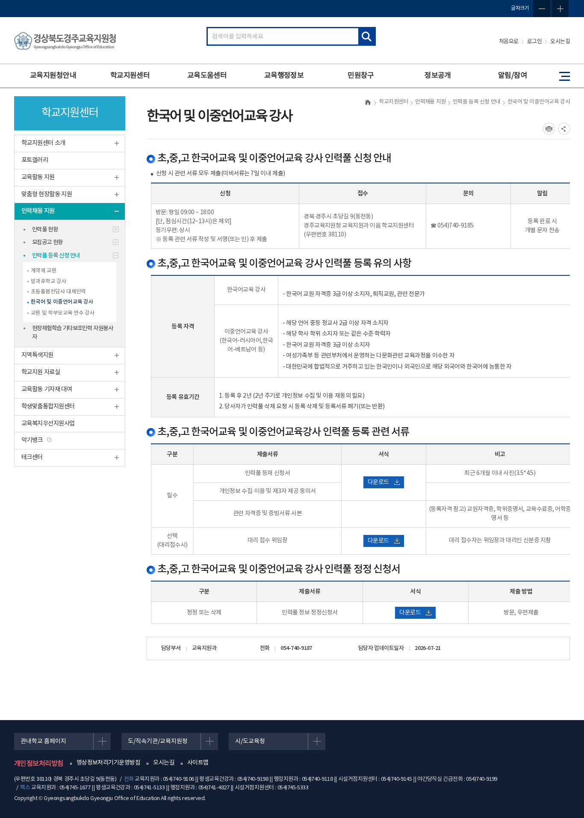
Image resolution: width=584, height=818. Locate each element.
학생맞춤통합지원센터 (48, 406)
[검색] (366, 36)
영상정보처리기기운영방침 (108, 762)
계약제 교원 (43, 271)
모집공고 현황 (47, 242)
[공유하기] (564, 129)
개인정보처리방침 (39, 764)
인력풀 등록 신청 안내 (56, 255)
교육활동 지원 (38, 177)
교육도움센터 (207, 75)
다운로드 (378, 482)
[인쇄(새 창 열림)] (549, 129)
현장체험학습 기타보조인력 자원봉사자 (72, 332)
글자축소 (541, 8)
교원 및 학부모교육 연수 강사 (62, 313)
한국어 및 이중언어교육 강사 (62, 302)
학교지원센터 (130, 75)
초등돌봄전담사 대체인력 (58, 292)
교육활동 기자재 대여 (46, 389)
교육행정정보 (284, 75)
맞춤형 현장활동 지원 (46, 194)
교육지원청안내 (53, 75)
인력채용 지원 (38, 211)
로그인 (534, 41)
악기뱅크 (32, 440)
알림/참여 (512, 75)
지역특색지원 (37, 355)
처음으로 (509, 41)
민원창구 (361, 75)
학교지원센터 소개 (43, 143)
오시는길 (560, 41)
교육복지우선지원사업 (48, 423)
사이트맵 (198, 762)
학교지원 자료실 (40, 372)
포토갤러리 (34, 160)
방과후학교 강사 (48, 281)
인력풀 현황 (45, 229)
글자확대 (560, 8)
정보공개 (438, 75)
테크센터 (32, 457)
